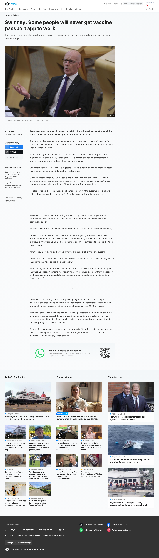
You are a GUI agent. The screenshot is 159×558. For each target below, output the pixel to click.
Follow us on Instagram (121, 530)
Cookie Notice (58, 536)
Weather (107, 4)
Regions (22, 9)
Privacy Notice (34, 536)
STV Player (10, 529)
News (7, 15)
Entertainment (55, 9)
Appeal (60, 529)
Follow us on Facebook (121, 525)
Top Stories (10, 9)
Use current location (134, 4)
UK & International (73, 9)
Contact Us (46, 536)
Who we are (9, 536)
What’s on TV (46, 529)
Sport (33, 9)
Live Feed (148, 9)
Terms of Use (21, 536)
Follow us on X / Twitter (93, 525)
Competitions (27, 529)
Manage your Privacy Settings (19, 543)
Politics (42, 9)
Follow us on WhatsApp (94, 530)
